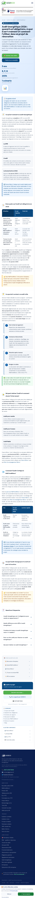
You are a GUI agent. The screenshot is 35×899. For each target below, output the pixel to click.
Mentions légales (25, 882)
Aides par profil (6, 810)
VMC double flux (6, 826)
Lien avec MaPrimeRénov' (11, 719)
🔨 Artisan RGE (17, 733)
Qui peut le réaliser (10, 717)
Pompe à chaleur (6, 821)
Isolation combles (6, 816)
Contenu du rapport (10, 714)
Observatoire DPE (6, 847)
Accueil (3, 20)
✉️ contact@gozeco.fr (8, 772)
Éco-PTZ (4, 795)
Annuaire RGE (5, 845)
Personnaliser (5, 897)
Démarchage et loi (7, 803)
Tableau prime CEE (7, 793)
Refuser (9, 894)
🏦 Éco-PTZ (17, 737)
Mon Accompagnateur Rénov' (12, 462)
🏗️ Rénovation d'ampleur (17, 661)
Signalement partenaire (8, 857)
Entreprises (5, 865)
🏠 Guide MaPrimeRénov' (17, 665)
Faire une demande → (19, 874)
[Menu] (32, 3)
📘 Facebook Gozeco (7, 774)
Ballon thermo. (6, 829)
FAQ (6, 723)
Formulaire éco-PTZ (7, 798)
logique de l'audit (10, 101)
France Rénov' (25, 460)
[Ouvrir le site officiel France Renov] (17, 11)
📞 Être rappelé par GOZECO (17, 697)
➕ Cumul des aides (17, 740)
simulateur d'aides (9, 546)
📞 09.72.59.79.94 (8, 770)
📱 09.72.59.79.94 (18, 701)
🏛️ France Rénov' (17, 669)
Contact (17, 882)
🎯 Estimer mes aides (10, 55)
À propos (12, 882)
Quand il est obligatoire (11, 712)
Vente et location (9, 721)
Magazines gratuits (7, 855)
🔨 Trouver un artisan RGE (17, 672)
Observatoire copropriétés (9, 852)
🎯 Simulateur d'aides (7, 837)
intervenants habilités (17, 104)
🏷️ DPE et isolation (17, 676)
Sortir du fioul (5, 831)
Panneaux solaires (6, 824)
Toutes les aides (6, 842)
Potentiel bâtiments (7, 850)
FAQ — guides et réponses (9, 840)
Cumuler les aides (6, 808)
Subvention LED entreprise (9, 867)
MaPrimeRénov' (11, 106)
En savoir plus (14, 890)
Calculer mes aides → (17, 692)
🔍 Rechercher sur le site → (8, 779)
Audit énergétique (6, 860)
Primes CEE (5, 790)
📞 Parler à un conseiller (11, 60)
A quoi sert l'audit (9, 710)
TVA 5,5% (4, 805)
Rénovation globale (7, 862)
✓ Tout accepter (25, 894)
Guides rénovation (11, 20)
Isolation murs (5, 819)
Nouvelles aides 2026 (7, 785)
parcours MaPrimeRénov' (13, 492)
